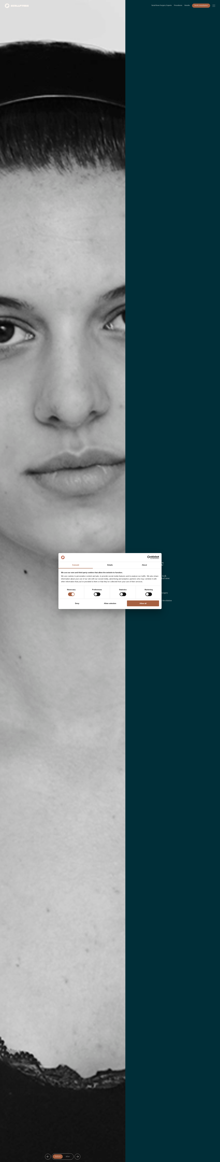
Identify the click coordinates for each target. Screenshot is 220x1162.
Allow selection (110, 603)
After (68, 1156)
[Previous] (48, 1156)
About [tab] (144, 565)
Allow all (143, 603)
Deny (77, 603)
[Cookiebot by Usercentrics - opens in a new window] (149, 557)
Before (57, 1156)
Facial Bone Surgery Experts (161, 5)
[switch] (97, 594)
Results (187, 5)
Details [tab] (110, 565)
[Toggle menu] (213, 5)
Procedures (178, 5)
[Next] (77, 1156)
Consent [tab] (75, 565)
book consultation (201, 5)
